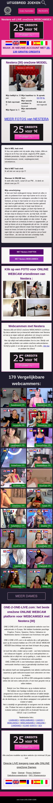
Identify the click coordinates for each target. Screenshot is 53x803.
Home (14, 773)
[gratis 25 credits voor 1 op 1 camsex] (26, 38)
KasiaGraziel (16, 405)
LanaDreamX (16, 445)
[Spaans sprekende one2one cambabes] (37, 783)
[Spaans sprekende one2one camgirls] (37, 45)
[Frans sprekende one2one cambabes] (30, 783)
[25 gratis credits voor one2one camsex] (26, 369)
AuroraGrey (42, 425)
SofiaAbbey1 (16, 526)
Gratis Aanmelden (27, 11)
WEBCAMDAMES (27, 723)
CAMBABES (14, 720)
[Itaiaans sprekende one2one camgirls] (44, 45)
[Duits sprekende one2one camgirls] (23, 45)
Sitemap (21, 773)
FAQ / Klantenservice (37, 775)
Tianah (44, 506)
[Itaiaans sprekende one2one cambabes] (44, 783)
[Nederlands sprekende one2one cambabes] (9, 783)
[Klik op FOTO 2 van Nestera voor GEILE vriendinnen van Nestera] (38, 297)
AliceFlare (43, 486)
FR (41, 98)
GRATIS (33, 726)
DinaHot (44, 526)
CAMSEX (39, 720)
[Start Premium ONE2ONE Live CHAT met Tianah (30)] (39, 507)
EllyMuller (17, 486)
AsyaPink (17, 546)
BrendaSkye (42, 405)
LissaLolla (17, 425)
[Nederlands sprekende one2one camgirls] (9, 45)
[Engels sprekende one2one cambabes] (16, 783)
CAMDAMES (16, 726)
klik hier (46, 346)
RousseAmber (41, 445)
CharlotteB (43, 566)
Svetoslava (16, 586)
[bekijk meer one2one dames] (26, 600)
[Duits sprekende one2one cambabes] (23, 783)
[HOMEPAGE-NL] (8, 15)
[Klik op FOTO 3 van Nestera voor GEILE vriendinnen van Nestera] (14, 316)
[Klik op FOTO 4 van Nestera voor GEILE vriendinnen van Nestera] (38, 316)
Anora (45, 586)
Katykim (17, 566)
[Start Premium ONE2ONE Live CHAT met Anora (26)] (39, 588)
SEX (40, 726)
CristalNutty (42, 546)
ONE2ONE (40, 723)
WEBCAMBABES (27, 720)
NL (44, 98)
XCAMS (26, 726)
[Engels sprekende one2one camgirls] (16, 45)
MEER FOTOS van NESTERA (26, 119)
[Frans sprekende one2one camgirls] (30, 45)
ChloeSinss (16, 506)
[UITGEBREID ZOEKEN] (26, 2)
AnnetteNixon (42, 465)
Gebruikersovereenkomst (17, 775)
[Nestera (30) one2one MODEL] (26, 91)
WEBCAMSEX (13, 723)
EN (38, 98)
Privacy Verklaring (33, 773)
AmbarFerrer (16, 465)
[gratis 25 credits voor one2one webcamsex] (26, 140)
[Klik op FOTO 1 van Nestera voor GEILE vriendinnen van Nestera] (14, 297)
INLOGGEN (43, 11)
